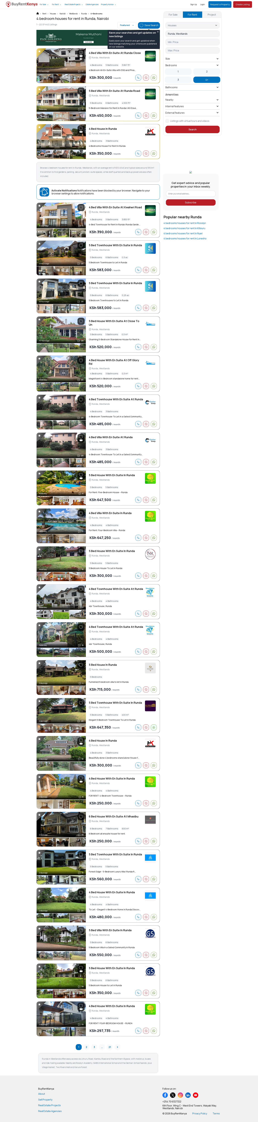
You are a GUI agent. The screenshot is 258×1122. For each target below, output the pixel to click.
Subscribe (190, 202)
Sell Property (45, 1099)
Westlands (73, 14)
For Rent (55, 4)
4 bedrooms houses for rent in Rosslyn (184, 223)
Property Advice (107, 4)
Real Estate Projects (72, 4)
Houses (53, 14)
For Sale (43, 4)
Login (202, 4)
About (41, 1093)
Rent (44, 14)
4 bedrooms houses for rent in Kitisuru (184, 228)
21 (110, 1047)
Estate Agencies (92, 4)
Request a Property (220, 4)
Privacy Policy (199, 1113)
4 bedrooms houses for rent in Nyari (183, 233)
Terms (216, 1113)
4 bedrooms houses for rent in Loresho (184, 238)
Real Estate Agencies (50, 1111)
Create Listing (243, 4)
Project (212, 14)
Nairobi (63, 14)
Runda (84, 14)
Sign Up (193, 4)
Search (192, 129)
